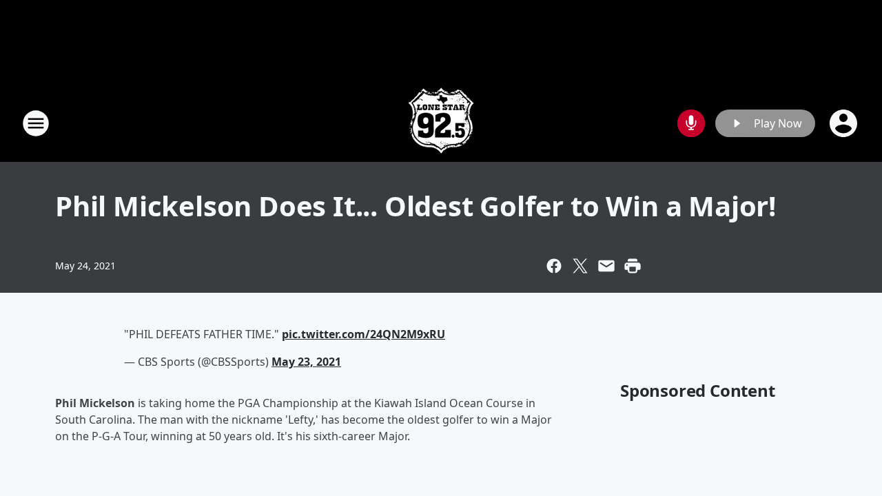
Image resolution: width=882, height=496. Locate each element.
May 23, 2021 (306, 361)
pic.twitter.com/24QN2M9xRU (363, 334)
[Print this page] (632, 266)
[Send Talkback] (691, 123)
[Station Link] (441, 123)
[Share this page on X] (580, 266)
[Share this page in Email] (606, 266)
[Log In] (845, 123)
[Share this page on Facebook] (554, 266)
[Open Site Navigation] (36, 123)
